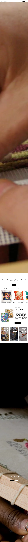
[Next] (27, 296)
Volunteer (16, 480)
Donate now (12, 480)
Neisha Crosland (19, 317)
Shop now (26, 288)
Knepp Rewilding (20, 318)
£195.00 (14, 303)
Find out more (14, 284)
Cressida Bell (23, 317)
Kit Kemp (24, 316)
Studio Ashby (21, 316)
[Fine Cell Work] (4, 1)
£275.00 (5, 303)
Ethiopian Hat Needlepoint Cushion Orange (18, 302)
